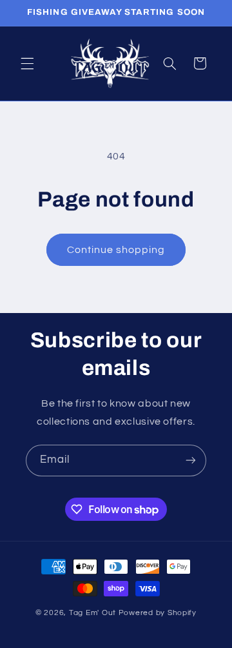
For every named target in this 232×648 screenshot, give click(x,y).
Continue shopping (116, 250)
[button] (27, 63)
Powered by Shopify (158, 612)
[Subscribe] (191, 460)
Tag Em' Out (94, 612)
